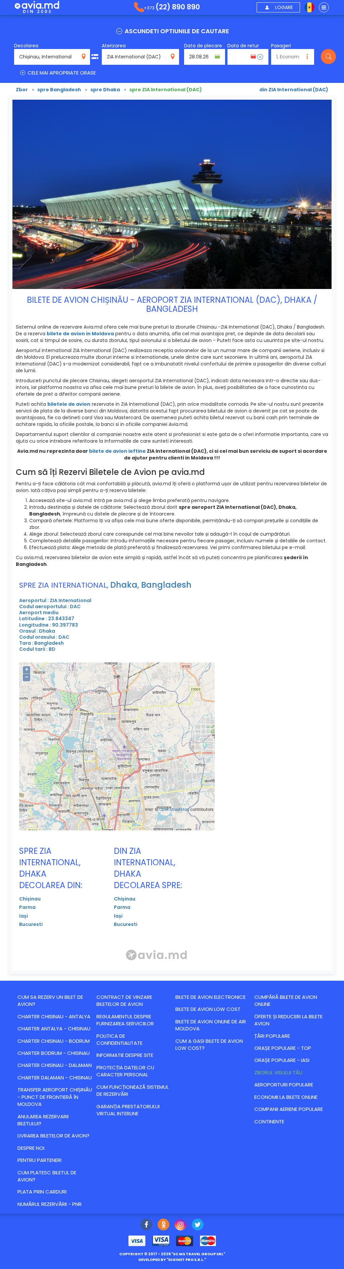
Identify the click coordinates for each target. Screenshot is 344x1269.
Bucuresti (31, 924)
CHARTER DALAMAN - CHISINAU (54, 1077)
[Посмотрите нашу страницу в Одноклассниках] (163, 1225)
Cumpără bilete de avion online (285, 1000)
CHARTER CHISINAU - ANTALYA (53, 1016)
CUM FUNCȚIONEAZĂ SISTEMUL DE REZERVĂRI (132, 1090)
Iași (23, 916)
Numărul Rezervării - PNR (49, 1204)
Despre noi (30, 1148)
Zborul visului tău (278, 1072)
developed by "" (172, 1259)
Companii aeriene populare (288, 1109)
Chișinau (30, 898)
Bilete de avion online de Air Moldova (210, 1025)
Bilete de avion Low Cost (208, 1009)
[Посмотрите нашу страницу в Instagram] (180, 1225)
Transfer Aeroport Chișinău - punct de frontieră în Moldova (54, 1097)
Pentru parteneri (39, 1160)
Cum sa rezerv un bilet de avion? (50, 1000)
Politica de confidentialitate (119, 1039)
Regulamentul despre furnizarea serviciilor (125, 1020)
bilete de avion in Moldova (80, 333)
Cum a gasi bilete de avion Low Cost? (209, 1044)
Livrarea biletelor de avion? (53, 1135)
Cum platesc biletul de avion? (46, 1176)
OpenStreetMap (174, 809)
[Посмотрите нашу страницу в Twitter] (198, 1225)
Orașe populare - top (282, 1048)
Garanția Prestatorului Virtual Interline (128, 1110)
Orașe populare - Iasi (281, 1060)
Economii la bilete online (285, 1097)
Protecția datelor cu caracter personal (125, 1071)
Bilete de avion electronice (210, 996)
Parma (27, 907)
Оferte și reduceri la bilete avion (288, 1020)
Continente (269, 1121)
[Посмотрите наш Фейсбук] (146, 1225)
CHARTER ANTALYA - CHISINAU (53, 1028)
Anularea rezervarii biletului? (43, 1120)
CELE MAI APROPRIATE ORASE (61, 72)
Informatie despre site (124, 1055)
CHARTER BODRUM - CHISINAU (53, 1053)
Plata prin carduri (42, 1191)
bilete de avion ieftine (117, 451)
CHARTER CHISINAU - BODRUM (53, 1040)
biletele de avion (68, 404)
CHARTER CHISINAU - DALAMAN (54, 1065)
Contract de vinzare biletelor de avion (124, 1000)
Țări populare (272, 1035)
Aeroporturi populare (283, 1084)
